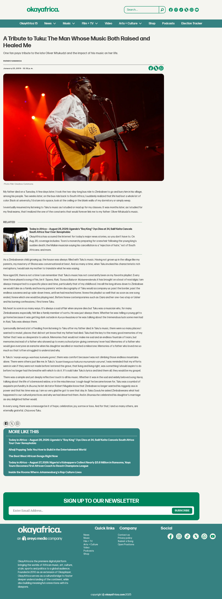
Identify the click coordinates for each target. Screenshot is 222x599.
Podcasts (168, 23)
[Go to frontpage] (43, 9)
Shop (152, 23)
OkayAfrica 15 (29, 23)
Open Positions (126, 544)
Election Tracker (191, 23)
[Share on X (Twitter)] (156, 68)
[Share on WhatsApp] (161, 68)
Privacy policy (125, 538)
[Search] (162, 9)
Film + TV (87, 23)
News (48, 23)
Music (67, 23)
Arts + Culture (128, 23)
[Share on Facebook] (150, 68)
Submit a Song (125, 541)
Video (108, 23)
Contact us (124, 535)
